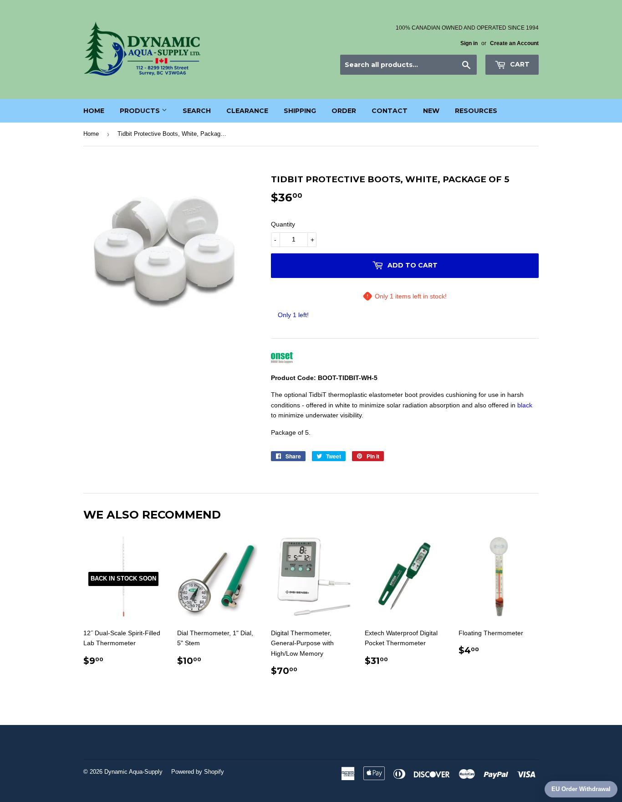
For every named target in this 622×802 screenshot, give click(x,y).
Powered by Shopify (197, 771)
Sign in (469, 43)
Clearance (247, 111)
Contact (390, 111)
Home (93, 111)
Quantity (283, 224)
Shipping (300, 111)
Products (141, 111)
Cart (519, 64)
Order (343, 111)
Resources (476, 111)
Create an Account (514, 43)
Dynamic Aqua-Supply (133, 771)
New (431, 111)
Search (197, 111)
